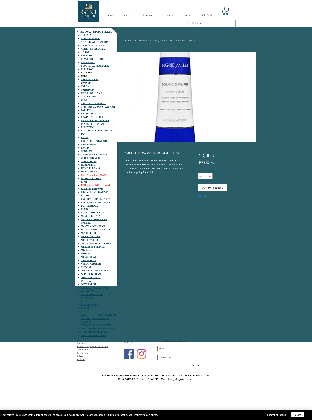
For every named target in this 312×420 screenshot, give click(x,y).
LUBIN (84, 209)
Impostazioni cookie (276, 414)
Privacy (81, 356)
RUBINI (85, 308)
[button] (225, 11)
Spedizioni (82, 349)
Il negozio (82, 343)
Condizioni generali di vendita (92, 346)
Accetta (297, 414)
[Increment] (210, 176)
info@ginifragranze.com (179, 379)
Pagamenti (82, 352)
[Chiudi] (308, 414)
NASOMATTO (88, 260)
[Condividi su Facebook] (200, 196)
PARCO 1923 (87, 291)
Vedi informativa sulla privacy (143, 414)
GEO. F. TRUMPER (91, 158)
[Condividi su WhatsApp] (206, 196)
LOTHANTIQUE (89, 205)
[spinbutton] (205, 176)
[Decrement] (200, 176)
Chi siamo (82, 339)
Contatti (81, 359)
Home (128, 40)
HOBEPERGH (88, 164)
